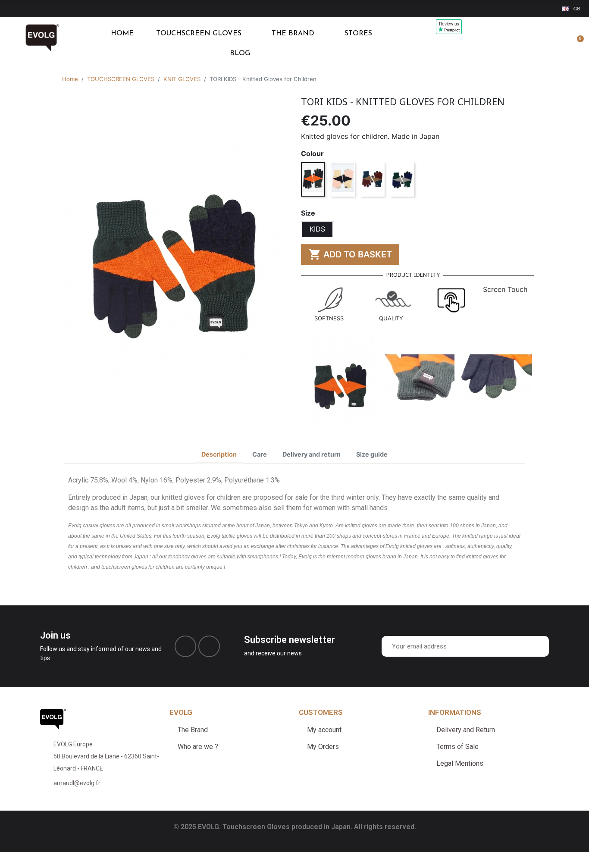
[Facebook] (185, 646)
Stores (358, 33)
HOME (122, 33)
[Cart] (576, 43)
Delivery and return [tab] (311, 454)
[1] (540, 646)
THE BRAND (293, 33)
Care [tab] (259, 454)
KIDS (317, 229)
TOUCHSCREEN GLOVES (198, 33)
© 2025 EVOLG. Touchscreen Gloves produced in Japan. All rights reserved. (294, 827)
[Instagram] (209, 646)
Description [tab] (219, 454)
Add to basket (350, 254)
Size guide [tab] (372, 454)
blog (240, 53)
